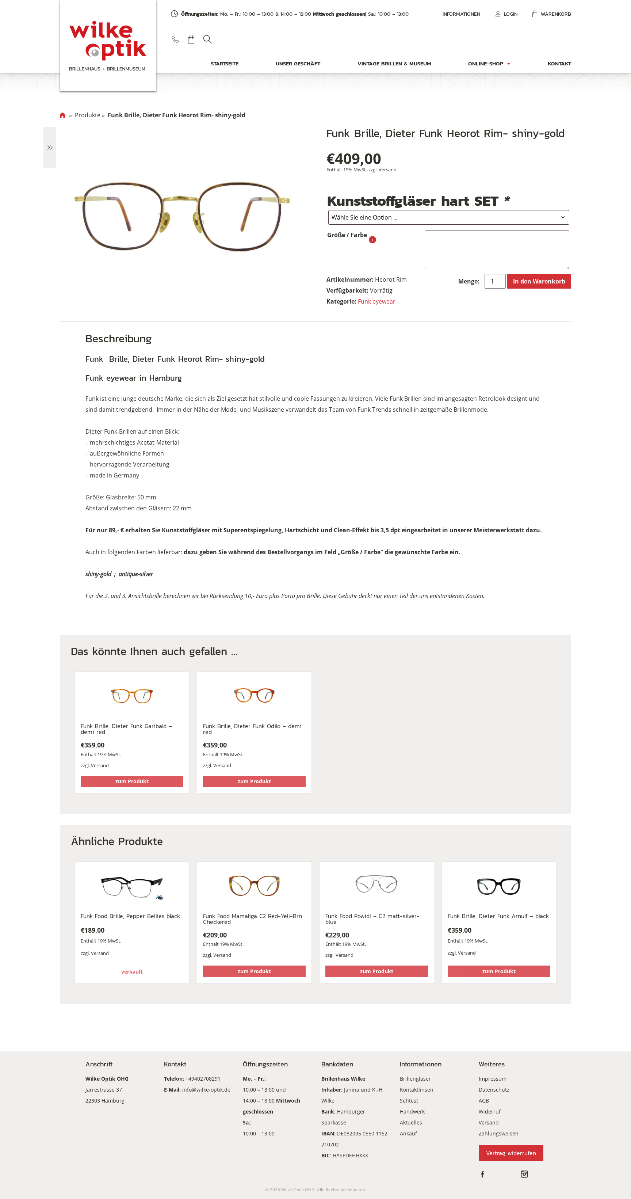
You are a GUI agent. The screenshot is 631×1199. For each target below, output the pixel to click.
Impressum (492, 1078)
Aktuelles (411, 1122)
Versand (388, 169)
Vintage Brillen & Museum (394, 63)
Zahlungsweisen (499, 1133)
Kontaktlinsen (416, 1089)
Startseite (224, 63)
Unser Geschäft (298, 63)
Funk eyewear (376, 301)
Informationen (461, 14)
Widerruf (490, 1111)
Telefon (175, 39)
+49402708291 (203, 1078)
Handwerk (412, 1111)
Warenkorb (556, 14)
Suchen (207, 39)
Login (510, 14)
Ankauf (408, 1133)
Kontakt (559, 63)
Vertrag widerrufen (511, 1153)
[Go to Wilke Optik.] (62, 115)
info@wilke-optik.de (206, 1089)
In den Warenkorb (539, 281)
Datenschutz (494, 1089)
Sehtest (409, 1100)
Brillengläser (415, 1078)
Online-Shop (485, 63)
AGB (484, 1100)
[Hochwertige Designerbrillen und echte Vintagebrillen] (108, 45)
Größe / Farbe (347, 235)
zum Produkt (132, 781)
